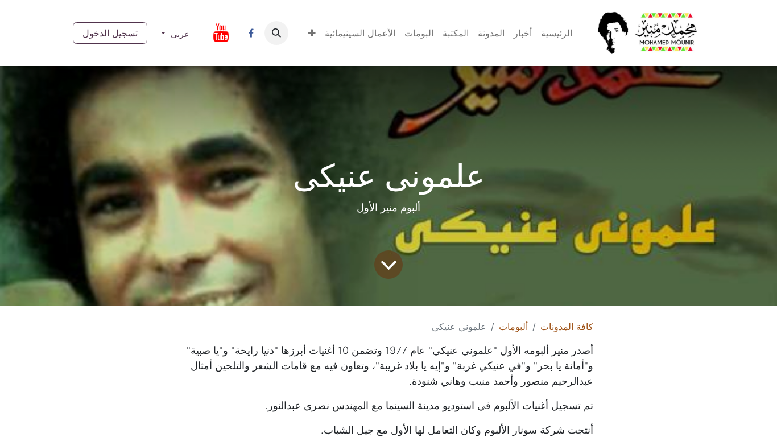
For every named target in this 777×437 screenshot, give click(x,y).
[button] (312, 33)
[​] (251, 33)
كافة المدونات (566, 326)
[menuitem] (556, 33)
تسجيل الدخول (110, 33)
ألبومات (513, 326)
